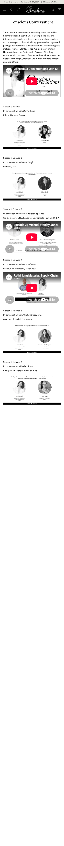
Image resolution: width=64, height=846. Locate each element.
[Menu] (4, 9)
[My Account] (18, 9)
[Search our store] (52, 9)
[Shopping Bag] (59, 9)
